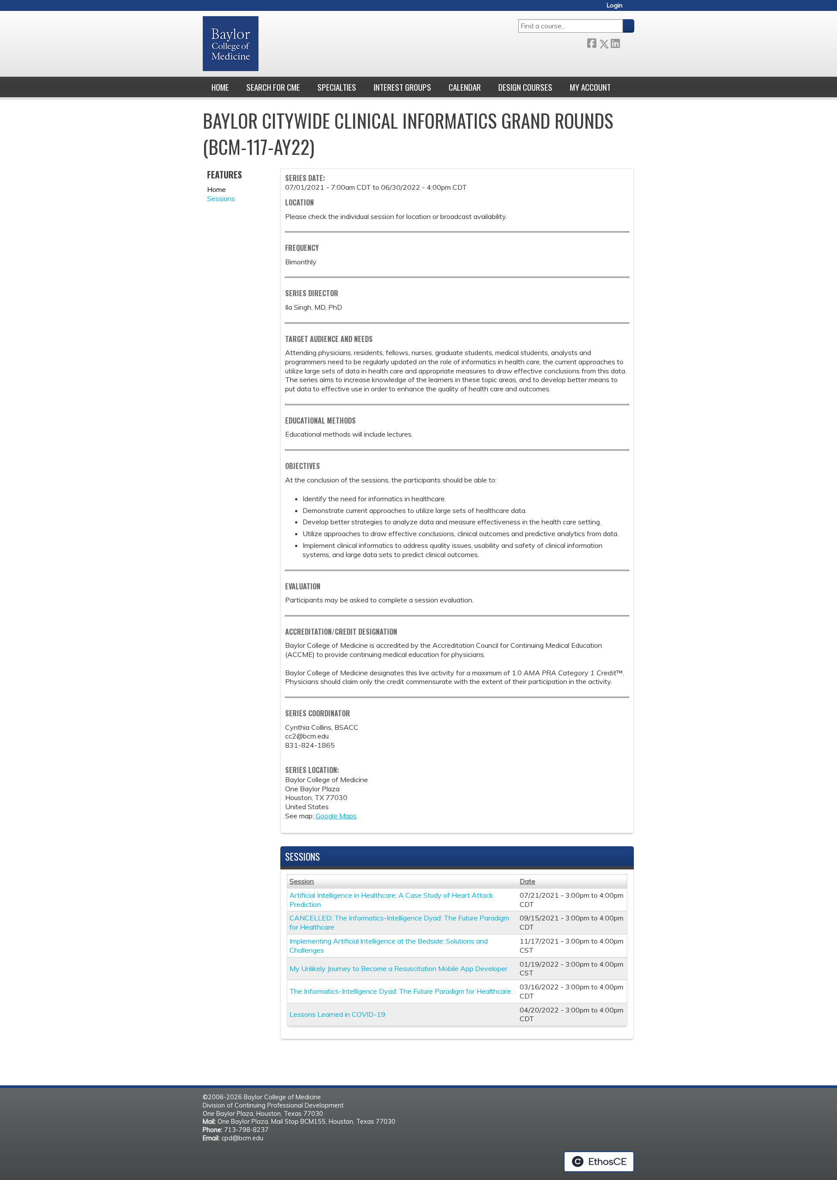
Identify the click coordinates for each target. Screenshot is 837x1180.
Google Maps (336, 815)
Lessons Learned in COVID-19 (337, 1014)
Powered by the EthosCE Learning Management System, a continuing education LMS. (599, 1161)
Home (220, 87)
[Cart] (631, 8)
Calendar (465, 87)
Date (527, 881)
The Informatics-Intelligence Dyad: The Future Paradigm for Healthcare (400, 991)
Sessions (221, 198)
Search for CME (273, 87)
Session (301, 881)
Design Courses (525, 87)
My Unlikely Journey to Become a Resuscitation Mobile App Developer (398, 968)
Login (615, 5)
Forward (627, 42)
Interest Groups (402, 87)
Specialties (336, 87)
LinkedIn (615, 42)
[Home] (231, 43)
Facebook (591, 42)
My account (590, 87)
